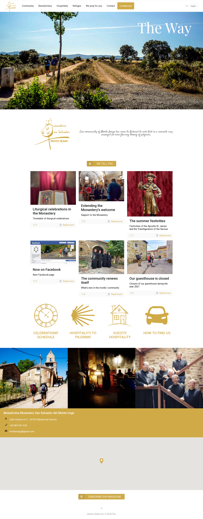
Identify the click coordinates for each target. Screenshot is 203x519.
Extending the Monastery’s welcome (98, 208)
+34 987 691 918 (18, 425)
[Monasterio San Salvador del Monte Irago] (10, 6)
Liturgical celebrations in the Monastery (52, 211)
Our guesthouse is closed (149, 278)
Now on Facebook (47, 269)
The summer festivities (147, 221)
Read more (68, 225)
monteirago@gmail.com (21, 431)
